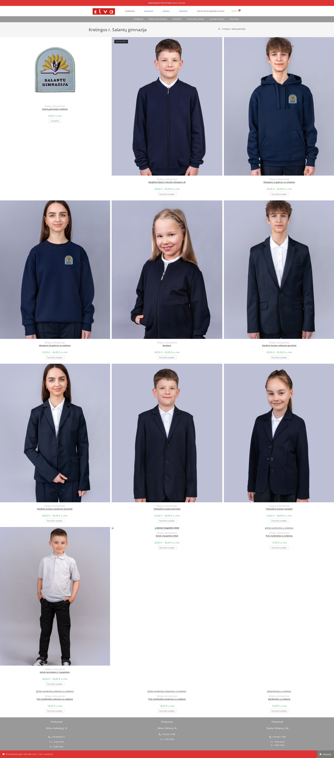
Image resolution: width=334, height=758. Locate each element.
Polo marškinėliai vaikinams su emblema (55, 699)
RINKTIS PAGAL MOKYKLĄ (158, 19)
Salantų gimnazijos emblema (55, 109)
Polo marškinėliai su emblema (279, 536)
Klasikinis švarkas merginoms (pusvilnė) (54, 509)
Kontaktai (183, 11)
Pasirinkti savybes (167, 194)
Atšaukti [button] (327, 754)
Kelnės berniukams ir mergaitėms (55, 672)
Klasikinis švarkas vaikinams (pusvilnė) (279, 345)
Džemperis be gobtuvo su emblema (55, 345)
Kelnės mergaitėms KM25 (167, 536)
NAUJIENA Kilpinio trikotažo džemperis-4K (167, 182)
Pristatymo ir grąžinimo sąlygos (210, 11)
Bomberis (167, 345)
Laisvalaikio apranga (195, 19)
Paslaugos (148, 11)
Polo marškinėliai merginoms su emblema (167, 699)
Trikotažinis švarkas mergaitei (279, 509)
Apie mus (166, 11)
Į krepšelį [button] (55, 121)
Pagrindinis (130, 11)
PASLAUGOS (234, 19)
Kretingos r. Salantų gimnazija (233, 29)
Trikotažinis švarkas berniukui (167, 509)
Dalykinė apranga (216, 19)
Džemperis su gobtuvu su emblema (279, 182)
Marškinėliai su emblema (279, 699)
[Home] (219, 29)
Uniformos (176, 19)
